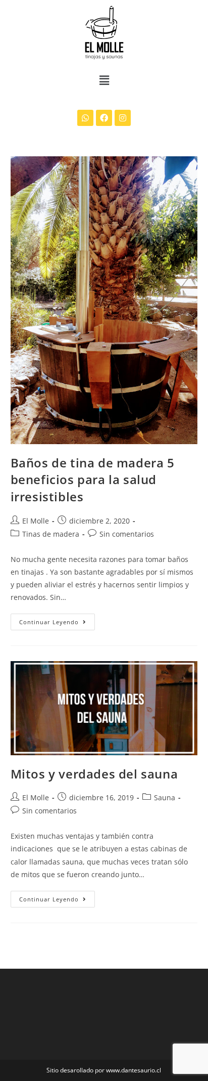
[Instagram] (123, 118)
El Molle (35, 521)
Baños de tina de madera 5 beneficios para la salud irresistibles (93, 479)
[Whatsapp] (85, 118)
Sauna (164, 797)
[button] (104, 80)
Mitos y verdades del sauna (94, 773)
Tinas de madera (50, 534)
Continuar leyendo (57, 620)
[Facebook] (104, 118)
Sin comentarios (126, 534)
